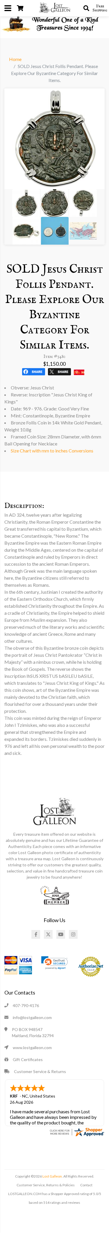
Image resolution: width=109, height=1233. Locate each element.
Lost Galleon (52, 1176)
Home (15, 59)
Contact (86, 1185)
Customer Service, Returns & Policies (46, 1185)
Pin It (79, 372)
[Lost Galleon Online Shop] (54, 7)
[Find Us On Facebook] (35, 934)
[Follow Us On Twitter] (48, 934)
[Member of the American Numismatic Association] (54, 894)
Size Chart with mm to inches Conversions (52, 450)
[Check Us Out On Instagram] (73, 934)
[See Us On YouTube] (60, 934)
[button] (54, 963)
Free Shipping (99, 8)
